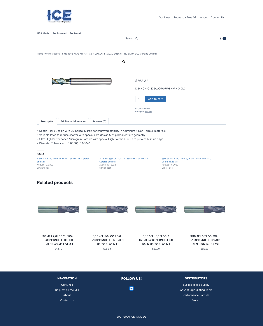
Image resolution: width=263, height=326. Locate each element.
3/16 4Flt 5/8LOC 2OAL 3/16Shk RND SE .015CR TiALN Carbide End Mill (205, 240)
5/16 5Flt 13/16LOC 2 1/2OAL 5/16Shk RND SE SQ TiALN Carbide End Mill (156, 240)
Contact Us (217, 17)
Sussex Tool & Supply (196, 284)
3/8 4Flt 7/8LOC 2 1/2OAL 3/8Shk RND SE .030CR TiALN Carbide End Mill (58, 240)
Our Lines (165, 17)
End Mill (148, 111)
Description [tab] (47, 121)
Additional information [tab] (73, 121)
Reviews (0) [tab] (99, 121)
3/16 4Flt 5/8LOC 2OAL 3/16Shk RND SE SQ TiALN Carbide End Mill (107, 240)
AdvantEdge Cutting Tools (196, 289)
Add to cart (155, 98)
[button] (123, 61)
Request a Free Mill (185, 17)
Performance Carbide (196, 295)
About (204, 17)
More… (196, 300)
